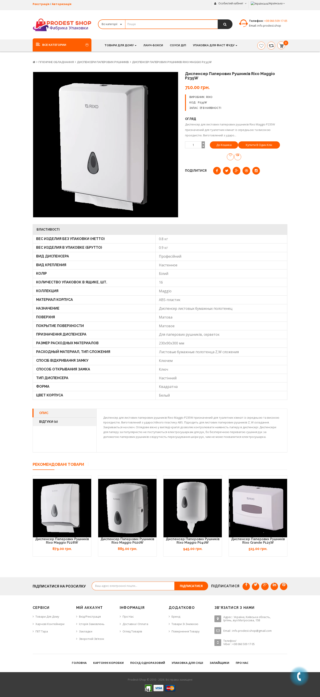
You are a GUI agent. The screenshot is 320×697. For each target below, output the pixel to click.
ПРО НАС (242, 663)
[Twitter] (255, 586)
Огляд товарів (132, 631)
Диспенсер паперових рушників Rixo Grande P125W (258, 541)
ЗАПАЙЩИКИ (219, 663)
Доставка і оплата (135, 624)
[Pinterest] (283, 586)
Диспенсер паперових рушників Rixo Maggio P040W (192, 541)
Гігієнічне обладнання (56, 62)
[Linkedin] (274, 586)
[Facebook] (246, 586)
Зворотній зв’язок (91, 639)
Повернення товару (186, 631)
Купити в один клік (259, 145)
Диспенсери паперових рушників (103, 62)
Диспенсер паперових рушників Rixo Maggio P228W (62, 541)
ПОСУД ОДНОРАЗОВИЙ (147, 663)
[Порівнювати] (271, 46)
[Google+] (265, 586)
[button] (62, 44)
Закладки (85, 631)
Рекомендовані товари (58, 464)
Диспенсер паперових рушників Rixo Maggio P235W (172, 62)
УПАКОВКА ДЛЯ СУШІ (187, 663)
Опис (43, 413)
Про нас (128, 616)
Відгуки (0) (48, 421)
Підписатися (191, 586)
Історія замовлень (91, 624)
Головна (79, 663)
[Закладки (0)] (261, 46)
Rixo (209, 97)
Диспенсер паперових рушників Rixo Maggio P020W (127, 541)
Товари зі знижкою (185, 624)
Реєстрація (41, 4)
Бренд (176, 616)
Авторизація (61, 4)
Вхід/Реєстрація (90, 616)
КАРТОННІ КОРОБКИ (108, 663)
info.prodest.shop (269, 25)
